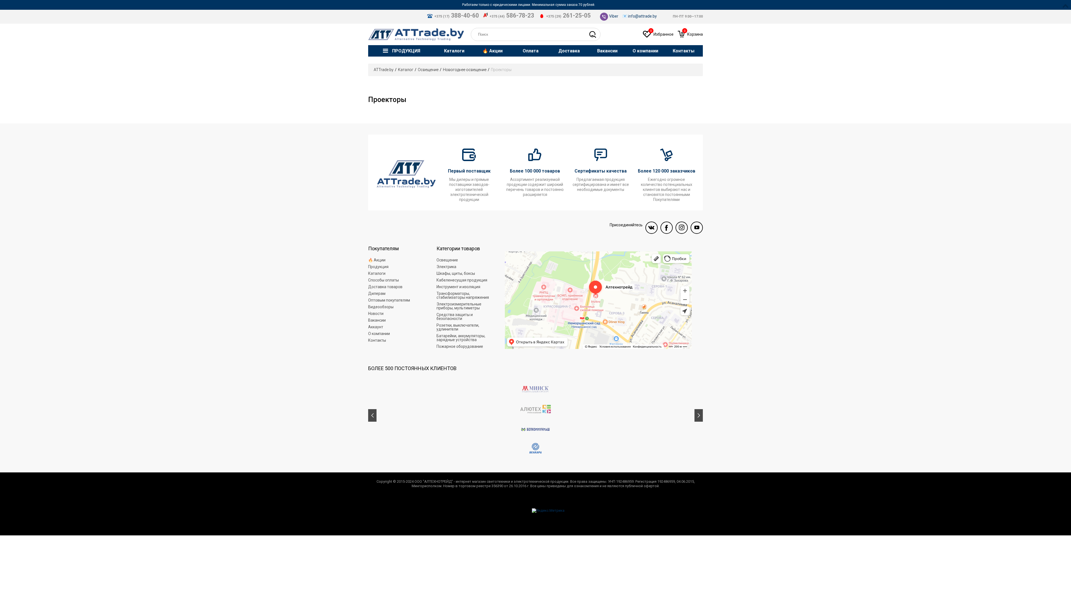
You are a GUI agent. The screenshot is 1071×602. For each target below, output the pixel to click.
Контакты (377, 340)
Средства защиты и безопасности (454, 316)
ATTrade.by (384, 69)
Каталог (405, 69)
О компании (379, 333)
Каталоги (376, 273)
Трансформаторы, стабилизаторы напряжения (462, 295)
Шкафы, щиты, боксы (455, 273)
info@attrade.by (642, 16)
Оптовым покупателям (389, 300)
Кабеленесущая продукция (461, 280)
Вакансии (377, 320)
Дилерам (376, 293)
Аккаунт (375, 327)
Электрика (446, 266)
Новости (375, 313)
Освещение (428, 69)
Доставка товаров (385, 287)
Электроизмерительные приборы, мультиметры (458, 306)
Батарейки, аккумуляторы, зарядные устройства (460, 338)
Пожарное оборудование (459, 346)
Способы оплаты (383, 280)
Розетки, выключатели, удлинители (457, 327)
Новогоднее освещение (464, 69)
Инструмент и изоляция (458, 287)
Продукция (378, 266)
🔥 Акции (376, 260)
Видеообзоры (381, 307)
